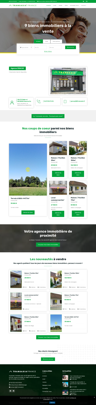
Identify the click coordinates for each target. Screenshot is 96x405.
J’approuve (52, 402)
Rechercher (71, 47)
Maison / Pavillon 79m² (72, 295)
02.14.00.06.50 (13, 1)
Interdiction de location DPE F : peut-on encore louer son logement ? (78, 391)
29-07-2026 (74, 387)
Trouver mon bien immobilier (48, 337)
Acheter (48, 5)
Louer (54, 5)
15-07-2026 (73, 394)
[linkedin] (86, 1)
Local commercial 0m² (31, 295)
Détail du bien (28, 212)
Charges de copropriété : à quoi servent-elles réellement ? (78, 383)
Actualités (45, 388)
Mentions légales (44, 402)
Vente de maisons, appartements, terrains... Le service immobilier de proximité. (48, 22)
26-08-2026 (74, 379)
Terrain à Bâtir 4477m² (20, 198)
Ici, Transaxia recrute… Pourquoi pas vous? (48, 116)
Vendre (60, 5)
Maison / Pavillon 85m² (31, 317)
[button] (25, 47)
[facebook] (83, 1)
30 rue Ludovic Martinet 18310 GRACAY (47, 1)
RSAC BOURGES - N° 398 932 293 (27, 1)
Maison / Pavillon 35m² (31, 273)
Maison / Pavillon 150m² (72, 273)
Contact (83, 5)
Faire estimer (56, 41)
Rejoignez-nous (74, 5)
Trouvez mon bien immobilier (48, 245)
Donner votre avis (48, 359)
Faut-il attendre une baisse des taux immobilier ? (77, 377)
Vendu (66, 5)
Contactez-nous (47, 391)
